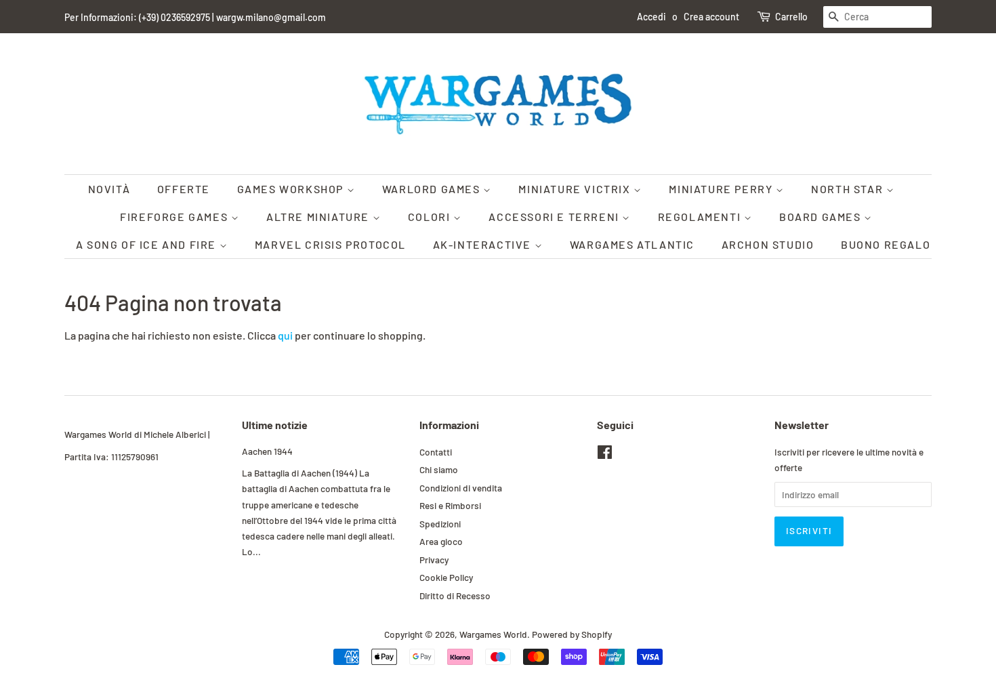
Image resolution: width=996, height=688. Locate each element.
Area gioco (441, 541)
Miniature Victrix (576, 188)
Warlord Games (432, 188)
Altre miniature (319, 216)
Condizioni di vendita (460, 487)
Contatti (435, 452)
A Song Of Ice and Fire (148, 244)
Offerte (183, 188)
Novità (109, 188)
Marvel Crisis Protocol (330, 244)
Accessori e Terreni (555, 216)
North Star (848, 188)
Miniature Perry (722, 188)
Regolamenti (701, 216)
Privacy (434, 559)
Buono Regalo (885, 244)
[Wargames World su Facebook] (605, 454)
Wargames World (493, 634)
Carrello (791, 16)
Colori (430, 216)
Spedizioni (440, 523)
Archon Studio (768, 244)
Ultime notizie (275, 424)
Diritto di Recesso (455, 595)
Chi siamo (438, 469)
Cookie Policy (446, 577)
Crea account (711, 16)
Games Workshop (292, 188)
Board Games (821, 216)
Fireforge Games (175, 216)
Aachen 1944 (267, 451)
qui (285, 335)
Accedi (651, 16)
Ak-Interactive (484, 244)
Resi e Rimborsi (450, 505)
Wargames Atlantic (632, 244)
